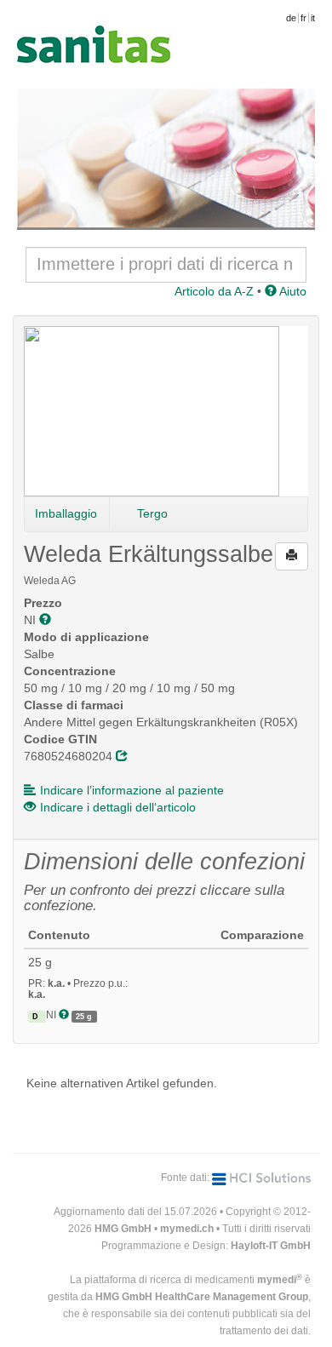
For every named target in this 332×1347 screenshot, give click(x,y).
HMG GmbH (123, 1229)
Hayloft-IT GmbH (271, 1246)
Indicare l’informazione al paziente (132, 790)
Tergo (152, 513)
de (291, 18)
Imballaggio (66, 513)
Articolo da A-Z (214, 291)
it (313, 18)
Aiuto (291, 291)
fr (303, 18)
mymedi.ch (187, 1229)
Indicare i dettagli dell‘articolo (118, 807)
